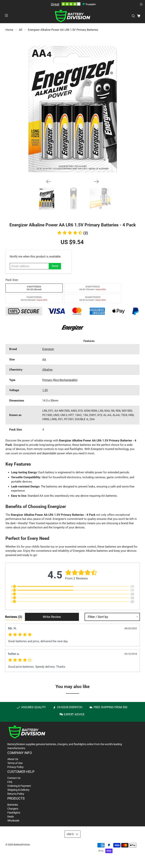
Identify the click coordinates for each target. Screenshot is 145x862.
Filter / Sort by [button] (98, 616)
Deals (10, 816)
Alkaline (47, 369)
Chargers (12, 808)
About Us (12, 759)
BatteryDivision (22, 844)
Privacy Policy (15, 767)
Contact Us (13, 777)
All (20, 29)
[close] (141, 4)
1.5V (45, 390)
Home (9, 29)
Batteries (12, 804)
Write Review (52, 617)
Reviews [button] (13, 617)
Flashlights (13, 812)
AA (44, 359)
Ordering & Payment (19, 785)
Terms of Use (14, 763)
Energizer (48, 349)
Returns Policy (15, 793)
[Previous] (48, 181)
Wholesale (13, 820)
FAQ (9, 781)
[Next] (96, 181)
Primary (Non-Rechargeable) (60, 380)
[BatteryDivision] (72, 16)
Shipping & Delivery (18, 789)
